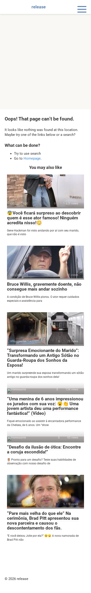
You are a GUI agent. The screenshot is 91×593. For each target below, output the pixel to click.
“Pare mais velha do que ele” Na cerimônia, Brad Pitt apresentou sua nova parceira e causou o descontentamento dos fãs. (43, 521)
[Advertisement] (45, 61)
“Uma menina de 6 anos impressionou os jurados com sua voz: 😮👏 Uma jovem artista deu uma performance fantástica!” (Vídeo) (45, 406)
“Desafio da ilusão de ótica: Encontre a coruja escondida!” (44, 449)
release (39, 6)
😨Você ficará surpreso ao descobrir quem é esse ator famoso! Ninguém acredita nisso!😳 (44, 217)
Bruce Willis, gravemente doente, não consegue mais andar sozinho (44, 286)
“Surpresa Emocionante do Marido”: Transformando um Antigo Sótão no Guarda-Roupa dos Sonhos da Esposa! (43, 358)
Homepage (32, 158)
